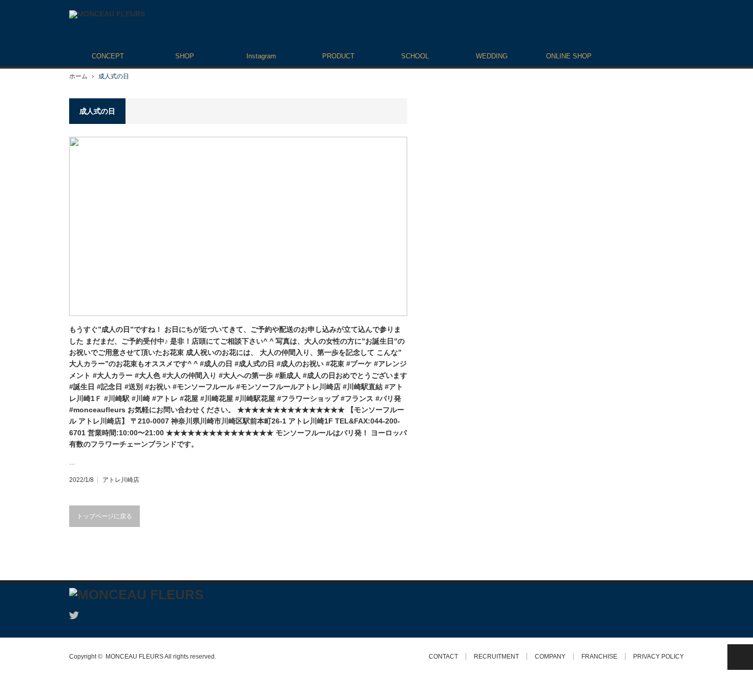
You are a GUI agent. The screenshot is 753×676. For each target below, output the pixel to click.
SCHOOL (415, 56)
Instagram (261, 56)
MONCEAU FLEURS (134, 656)
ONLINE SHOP (569, 56)
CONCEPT (108, 56)
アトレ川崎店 (120, 479)
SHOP (184, 56)
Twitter (74, 615)
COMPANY (550, 656)
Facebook (92, 615)
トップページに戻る (104, 516)
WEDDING (492, 56)
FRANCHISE (599, 656)
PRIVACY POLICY (658, 656)
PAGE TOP (740, 657)
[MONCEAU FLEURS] (107, 14)
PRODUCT (338, 56)
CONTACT (443, 656)
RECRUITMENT (496, 656)
